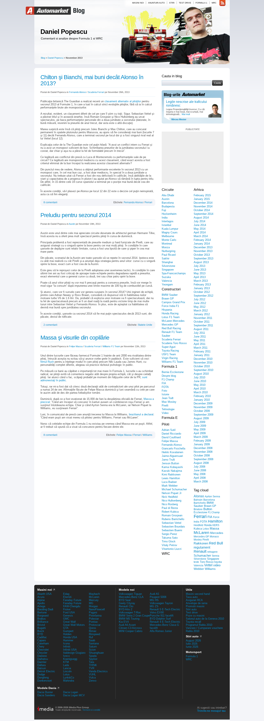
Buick (40, 631)
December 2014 (203, 202)
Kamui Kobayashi (172, 467)
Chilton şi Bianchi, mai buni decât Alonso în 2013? (91, 80)
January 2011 (202, 355)
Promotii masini (195, 606)
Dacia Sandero (46, 695)
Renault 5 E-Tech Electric (165, 609)
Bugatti (41, 628)
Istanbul (166, 225)
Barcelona (168, 202)
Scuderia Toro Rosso (174, 343)
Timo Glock (169, 541)
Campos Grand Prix (173, 302)
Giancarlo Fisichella (173, 448)
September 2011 (203, 325)
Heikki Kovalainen (172, 452)
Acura (40, 597)
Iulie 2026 (191, 643)
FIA (164, 383)
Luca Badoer (169, 481)
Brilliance (42, 621)
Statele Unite (145, 324)
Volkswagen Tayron (161, 603)
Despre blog (169, 375)
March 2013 (201, 280)
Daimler (41, 662)
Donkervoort (44, 680)
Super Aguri (169, 346)
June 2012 (200, 303)
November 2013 (203, 251)
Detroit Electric (46, 671)
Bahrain (198, 499)
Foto (164, 390)
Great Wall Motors (74, 624)
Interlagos (167, 221)
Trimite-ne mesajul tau (211, 710)
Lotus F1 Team (171, 317)
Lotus (206, 528)
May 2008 (199, 474)
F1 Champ (168, 379)
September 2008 (203, 459)
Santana (94, 643)
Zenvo (92, 680)
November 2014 (203, 206)
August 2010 (201, 373)
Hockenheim (169, 213)
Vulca (92, 677)
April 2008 (200, 477)
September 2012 (203, 295)
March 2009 (201, 436)
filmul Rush (47, 361)
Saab (92, 640)
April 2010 (200, 388)
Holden (67, 634)
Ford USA (69, 612)
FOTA (165, 386)
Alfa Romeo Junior (161, 631)
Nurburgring (168, 251)
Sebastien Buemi (172, 530)
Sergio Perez (169, 534)
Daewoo (42, 655)
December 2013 (203, 247)
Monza (166, 247)
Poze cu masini (195, 615)
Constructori (171, 289)
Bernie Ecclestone (173, 372)
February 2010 (202, 396)
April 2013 (200, 277)
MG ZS (154, 606)
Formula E (170, 418)
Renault (200, 551)
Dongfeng (43, 677)
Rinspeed (94, 634)
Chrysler (42, 652)
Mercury (94, 600)
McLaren (201, 532)
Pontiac (93, 621)
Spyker (93, 658)
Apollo (41, 603)
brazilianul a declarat (141, 414)
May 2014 (199, 228)
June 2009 (200, 425)
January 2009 (202, 444)
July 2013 (199, 265)
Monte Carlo (169, 239)
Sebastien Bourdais (173, 526)
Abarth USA (44, 593)
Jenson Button (170, 463)
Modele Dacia (46, 688)
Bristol (41, 624)
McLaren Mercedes (173, 320)
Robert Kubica (170, 511)
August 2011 (201, 329)
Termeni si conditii (91, 710)
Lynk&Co (68, 677)
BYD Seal (125, 600)
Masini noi (138, 3)
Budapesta (168, 206)
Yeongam (167, 284)
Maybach (94, 593)
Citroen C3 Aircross (130, 628)
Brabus (41, 618)
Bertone (42, 612)
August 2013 (201, 262)
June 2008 (200, 470)
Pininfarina (95, 615)
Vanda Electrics (98, 671)
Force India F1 (170, 306)
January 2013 (202, 288)
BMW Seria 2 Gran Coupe (134, 615)
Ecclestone (200, 512)
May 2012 (199, 306)
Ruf (91, 637)
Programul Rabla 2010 (199, 624)
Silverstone (168, 265)
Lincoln (67, 671)
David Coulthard (171, 437)
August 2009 (201, 418)
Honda (208, 525)
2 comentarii (50, 324)
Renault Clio (126, 606)
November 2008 (203, 451)
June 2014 (200, 225)
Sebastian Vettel (171, 522)
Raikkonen (201, 543)
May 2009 (199, 429)
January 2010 (202, 399)
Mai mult (185, 114)
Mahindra (68, 680)
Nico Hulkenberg (171, 500)
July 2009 (199, 422)
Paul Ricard (169, 254)
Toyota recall (193, 621)
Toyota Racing (170, 350)
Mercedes (216, 533)
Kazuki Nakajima (172, 470)
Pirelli (165, 405)
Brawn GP (168, 298)
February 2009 (202, 440)
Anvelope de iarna (196, 603)
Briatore (198, 509)
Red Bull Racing (171, 328)
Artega (41, 606)
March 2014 (201, 236)
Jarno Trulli (168, 459)
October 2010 (202, 366)
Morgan (93, 606)
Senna (215, 555)
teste (196, 562)
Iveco (66, 655)
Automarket (49, 11)
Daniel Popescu (63, 31)
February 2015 (202, 195)
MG (91, 603)
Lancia (67, 668)
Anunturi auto (156, 3)
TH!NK (93, 665)
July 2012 (199, 299)
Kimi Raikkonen (171, 474)
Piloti (165, 424)
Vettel (208, 565)
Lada (66, 665)
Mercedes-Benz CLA (131, 597)
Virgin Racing (170, 358)
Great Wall (69, 621)
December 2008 (203, 448)
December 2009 (203, 403)
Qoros (92, 628)
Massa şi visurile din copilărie (74, 337)
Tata (91, 662)
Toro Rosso (206, 561)
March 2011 (200, 347)
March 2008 (201, 481)
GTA (65, 628)
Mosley (198, 539)
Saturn (93, 646)
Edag (66, 593)
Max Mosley (169, 401)
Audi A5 (154, 593)
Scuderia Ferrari (96, 92)
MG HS (154, 600)
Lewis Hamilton (171, 478)
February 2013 (202, 284)
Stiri (171, 3)
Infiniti (66, 646)
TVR (91, 668)
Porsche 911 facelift (161, 615)
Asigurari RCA (194, 600)
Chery (40, 646)
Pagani (93, 612)
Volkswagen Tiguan (130, 593)
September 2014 (203, 213)
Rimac (93, 631)
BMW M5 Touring (129, 618)
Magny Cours (170, 232)
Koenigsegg (70, 658)
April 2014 (200, 232)
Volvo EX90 (157, 612)
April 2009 (200, 433)
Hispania (167, 309)
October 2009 (202, 410)
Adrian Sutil (169, 429)
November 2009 (203, 407)
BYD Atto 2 (125, 609)
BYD (40, 634)
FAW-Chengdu (71, 606)
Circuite (168, 190)
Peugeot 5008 (158, 597)
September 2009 (203, 414)
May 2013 (199, 273)
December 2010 (203, 358)
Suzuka (166, 277)
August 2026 (193, 640)
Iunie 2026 (192, 646)
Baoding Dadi (45, 609)
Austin (72, 224)
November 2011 (203, 318)
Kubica (198, 528)
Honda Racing (170, 313)
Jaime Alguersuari (172, 455)
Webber (199, 568)
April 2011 (199, 344)
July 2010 (199, 377)
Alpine (41, 600)
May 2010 (199, 384)
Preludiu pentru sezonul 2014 (75, 215)
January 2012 (202, 314)
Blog (78, 11)
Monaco (214, 536)
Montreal (167, 243)
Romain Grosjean (172, 515)
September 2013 (203, 258)
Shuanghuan (96, 652)
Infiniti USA (70, 649)
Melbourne (168, 236)
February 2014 (202, 239)
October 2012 (202, 291)
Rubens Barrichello (173, 519)
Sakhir (165, 258)
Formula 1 (201, 3)
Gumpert (68, 631)
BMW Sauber (170, 294)
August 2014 (201, 217)
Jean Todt (167, 398)
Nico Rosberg (170, 504)
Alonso (199, 496)
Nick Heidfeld (170, 496)
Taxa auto (192, 597)
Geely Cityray (127, 603)
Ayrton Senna (212, 496)
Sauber (166, 335)
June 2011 (200, 336)
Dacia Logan (70, 692)
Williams (147, 435)
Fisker (67, 609)
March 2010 (201, 392)
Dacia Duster (45, 692)
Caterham (43, 643)
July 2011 (199, 332)
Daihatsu (42, 658)
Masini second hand (198, 593)
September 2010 (203, 370)
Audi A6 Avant (127, 624)
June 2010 (200, 381)
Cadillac (42, 637)
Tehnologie (168, 409)
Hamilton (215, 521)
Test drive (185, 3)
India (164, 217)
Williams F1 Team (111, 346)
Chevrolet (43, 649)
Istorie (165, 394)
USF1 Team (169, 354)
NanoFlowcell (97, 609)
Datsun (41, 668)
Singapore (168, 269)
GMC (66, 618)
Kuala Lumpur (170, 228)
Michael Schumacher (174, 489)
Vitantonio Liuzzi (172, 548)
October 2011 (202, 321)
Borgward (42, 615)
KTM (66, 662)
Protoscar (94, 624)
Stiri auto (191, 609)
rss (222, 3)
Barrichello (200, 502)
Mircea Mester (178, 119)
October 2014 (202, 210)
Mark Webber (170, 485)
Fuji (164, 210)
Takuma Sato (170, 537)
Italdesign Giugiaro (74, 652)
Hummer (68, 640)
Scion (92, 649)
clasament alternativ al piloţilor (123, 101)
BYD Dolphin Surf (160, 618)
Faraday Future (72, 600)
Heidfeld (198, 525)
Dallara (41, 665)
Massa (214, 528)
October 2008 (202, 455)
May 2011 (199, 340)
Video (165, 413)
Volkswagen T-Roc (130, 612)
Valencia (167, 280)
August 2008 (201, 462)
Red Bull (216, 543)
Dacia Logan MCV (74, 695)
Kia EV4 (124, 621)
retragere (212, 551)
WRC (214, 3)
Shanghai (167, 262)
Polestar (94, 618)
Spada (93, 655)
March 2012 (201, 310)
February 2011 (202, 351)
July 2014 (199, 221)
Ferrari (148, 202)
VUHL (92, 674)
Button (207, 509)
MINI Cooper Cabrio (130, 631)
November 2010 (203, 362)
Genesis (68, 615)
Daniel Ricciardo (171, 433)
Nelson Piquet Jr (172, 493)
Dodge (41, 674)
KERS (215, 525)
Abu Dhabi (168, 195)
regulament (202, 547)
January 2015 (202, 199)
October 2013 (202, 254)
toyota (218, 561)
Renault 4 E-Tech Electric (165, 621)
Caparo (41, 640)
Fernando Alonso (77, 92)
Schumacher (202, 555)
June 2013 (200, 269)
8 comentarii (50, 202)
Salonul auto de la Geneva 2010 (205, 618)
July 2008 (199, 466)
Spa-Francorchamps (174, 273)
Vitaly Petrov (169, 545)
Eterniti (67, 597)
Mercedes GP (170, 324)
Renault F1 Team (172, 332)
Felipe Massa (75, 346)
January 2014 (202, 243)
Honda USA (70, 637)
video (216, 565)
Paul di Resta (170, 508)
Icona (66, 643)
